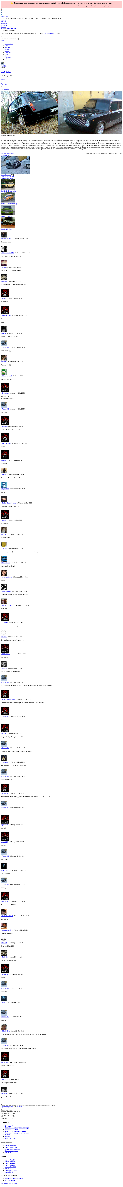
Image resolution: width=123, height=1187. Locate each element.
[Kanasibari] (5, 391)
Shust (4, 267)
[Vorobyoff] (5, 715)
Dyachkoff (5, 489)
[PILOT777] (4, 604)
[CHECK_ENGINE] (4, 251)
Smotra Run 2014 (10, 1160)
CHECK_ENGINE (8, 253)
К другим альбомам (7, 176)
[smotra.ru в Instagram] (4, 16)
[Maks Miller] (5, 652)
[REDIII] (4, 1001)
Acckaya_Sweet (7, 577)
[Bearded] (5, 314)
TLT (7, 901)
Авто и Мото (9, 44)
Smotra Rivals (9, 1172)
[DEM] (5, 732)
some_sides (5, 870)
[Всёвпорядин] (5, 441)
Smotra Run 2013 (10, 1161)
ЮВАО (8, 591)
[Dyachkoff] (4, 487)
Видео (7, 49)
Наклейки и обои (10, 1138)
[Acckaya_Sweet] (4, 575)
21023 (8, 72)
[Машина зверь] (8, 202)
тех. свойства (5, 90)
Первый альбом (6, 175)
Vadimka (5, 916)
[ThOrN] (4, 547)
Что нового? (9, 1126)
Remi (4, 520)
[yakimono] (4, 760)
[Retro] (8, 227)
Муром (13, 503)
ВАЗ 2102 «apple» (6, 216)
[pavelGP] (5, 823)
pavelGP (4, 825)
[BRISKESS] (4, 561)
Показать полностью (7, 154)
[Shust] (4, 265)
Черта (11, 605)
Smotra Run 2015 (10, 1145)
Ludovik (4, 281)
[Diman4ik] (4, 237)
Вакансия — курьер (11, 1129)
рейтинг (3, 79)
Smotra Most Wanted (11, 1170)
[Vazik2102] (2, 64)
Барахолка (8, 58)
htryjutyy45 (5, 1062)
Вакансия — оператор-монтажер (16, 1131)
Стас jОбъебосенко (8, 699)
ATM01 (4, 668)
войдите (19, 1107)
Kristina (4, 362)
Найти (3, 40)
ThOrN (4, 548)
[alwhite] (4, 532)
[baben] (5, 900)
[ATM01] (4, 666)
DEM (4, 733)
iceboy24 (5, 474)
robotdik (4, 1093)
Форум (7, 56)
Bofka (4, 333)
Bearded (4, 315)
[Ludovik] (4, 279)
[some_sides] (4, 868)
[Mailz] (4, 589)
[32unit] (4, 1029)
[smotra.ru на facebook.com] (1, 13)
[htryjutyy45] (5, 1060)
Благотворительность (12, 1149)
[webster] (3, 635)
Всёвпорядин (6, 443)
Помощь (7, 1136)
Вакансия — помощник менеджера (17, 1128)
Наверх (3, 27)
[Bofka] (4, 331)
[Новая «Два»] (8, 189)
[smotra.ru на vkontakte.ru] (1, 11)
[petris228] (5, 1077)
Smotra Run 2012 (10, 1163)
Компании (8, 52)
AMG (10, 376)
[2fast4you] (4, 374)
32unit (4, 1031)
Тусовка (7, 54)
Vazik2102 (4, 66)
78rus (9, 315)
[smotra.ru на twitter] (1, 15)
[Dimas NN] (5, 972)
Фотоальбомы (5, 155)
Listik (4, 460)
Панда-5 (5, 793)
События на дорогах (11, 1151)
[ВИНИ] (4, 941)
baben (4, 901)
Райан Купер (6, 503)
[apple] (8, 214)
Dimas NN (5, 974)
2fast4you (5, 376)
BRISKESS (6, 563)
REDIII (4, 1002)
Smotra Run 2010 (10, 1167)
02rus (8, 1031)
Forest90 (5, 426)
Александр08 (6, 930)
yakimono (5, 762)
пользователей (49, 33)
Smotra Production (11, 1147)
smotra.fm (8, 1152)
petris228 (5, 1079)
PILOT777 (5, 605)
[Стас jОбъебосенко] (5, 697)
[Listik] (5, 458)
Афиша (7, 51)
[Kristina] (4, 360)
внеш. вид (4, 84)
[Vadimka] (4, 914)
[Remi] (5, 518)
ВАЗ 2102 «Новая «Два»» (9, 191)
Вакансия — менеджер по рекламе (17, 1133)
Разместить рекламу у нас (14, 1178)
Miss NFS (8, 1168)
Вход (2, 28)
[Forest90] (5, 424)
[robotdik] (4, 1092)
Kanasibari (5, 393)
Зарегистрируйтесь (7, 1107)
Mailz (4, 591)
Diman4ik (5, 238)
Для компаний (10, 1180)
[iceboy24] (4, 473)
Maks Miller (6, 654)
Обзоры (7, 47)
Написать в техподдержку (9, 1183)
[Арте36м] (5, 621)
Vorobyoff (5, 716)
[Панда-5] (5, 791)
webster (4, 637)
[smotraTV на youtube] (1, 9)
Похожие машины (7, 178)
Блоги (7, 45)
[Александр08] (4, 928)
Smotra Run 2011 (10, 1165)
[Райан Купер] (4, 501)
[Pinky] (5, 297)
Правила (7, 1134)
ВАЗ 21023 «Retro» (7, 229)
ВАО (10, 238)
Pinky (4, 298)
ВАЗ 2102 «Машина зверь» (9, 204)
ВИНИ (4, 943)
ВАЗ (3, 72)
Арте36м (5, 622)
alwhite (4, 534)
